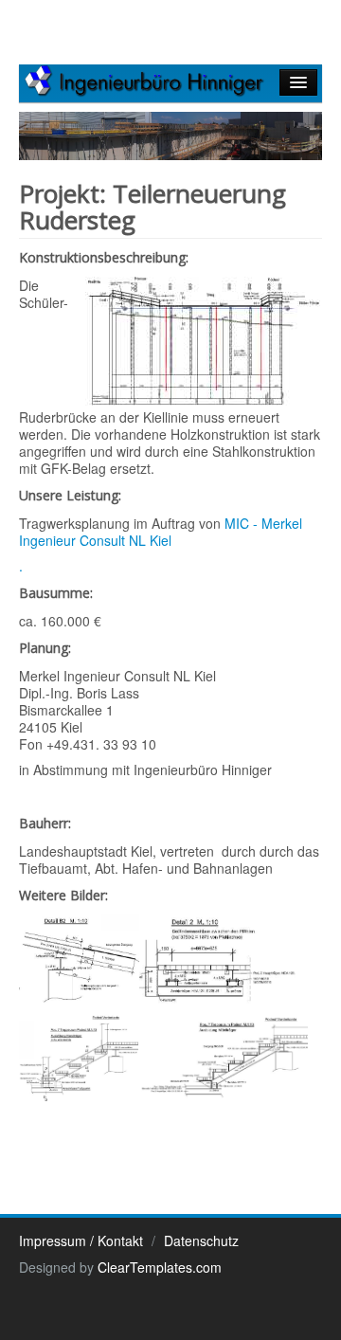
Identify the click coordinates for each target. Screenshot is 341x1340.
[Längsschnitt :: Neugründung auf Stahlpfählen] (203, 342)
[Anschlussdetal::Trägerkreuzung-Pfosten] (217, 961)
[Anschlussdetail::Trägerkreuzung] (79, 961)
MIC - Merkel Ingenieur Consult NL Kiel (160, 532)
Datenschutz (201, 1240)
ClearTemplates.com (160, 1267)
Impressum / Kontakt (81, 1240)
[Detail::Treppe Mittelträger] (223, 1056)
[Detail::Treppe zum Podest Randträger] (78, 1056)
